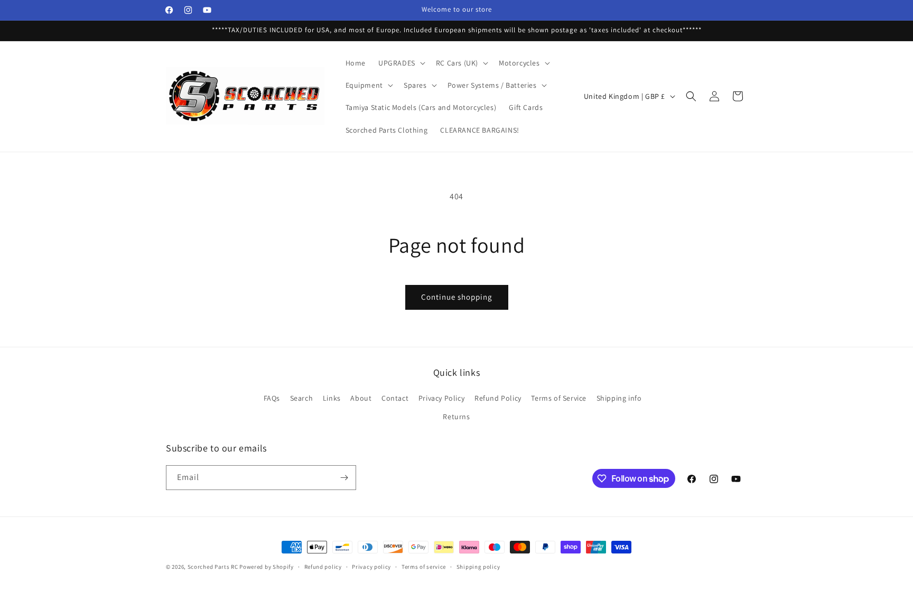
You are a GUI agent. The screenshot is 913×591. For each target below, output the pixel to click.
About (360, 398)
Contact (394, 398)
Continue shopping (456, 297)
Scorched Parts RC (213, 566)
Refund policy (323, 566)
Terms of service (424, 566)
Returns (456, 416)
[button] (401, 63)
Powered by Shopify (266, 566)
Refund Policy (497, 398)
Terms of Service (558, 398)
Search (301, 398)
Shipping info (619, 398)
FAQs (272, 398)
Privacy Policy (441, 398)
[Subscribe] (344, 477)
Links (332, 398)
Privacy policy (371, 566)
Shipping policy (478, 566)
